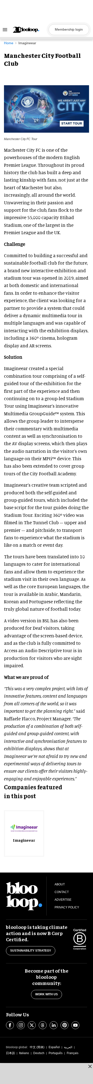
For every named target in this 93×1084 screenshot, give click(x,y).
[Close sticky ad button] (90, 1066)
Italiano (24, 1053)
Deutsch (38, 1053)
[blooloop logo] (29, 29)
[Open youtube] (75, 1025)
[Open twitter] (32, 1025)
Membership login (69, 29)
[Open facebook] (10, 1025)
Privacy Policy (67, 907)
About (60, 884)
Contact (62, 892)
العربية (68, 1047)
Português (55, 1053)
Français (72, 1053)
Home (8, 43)
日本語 (10, 1053)
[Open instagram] (21, 1025)
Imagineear (27, 43)
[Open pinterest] (64, 1025)
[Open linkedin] (54, 1025)
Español (54, 1047)
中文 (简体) (37, 1047)
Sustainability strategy (30, 950)
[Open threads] (43, 1025)
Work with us (46, 994)
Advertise (63, 899)
